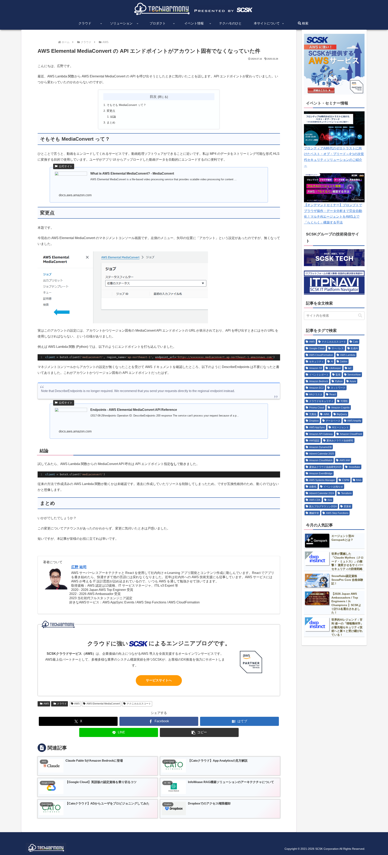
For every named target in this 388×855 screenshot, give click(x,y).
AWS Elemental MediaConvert (103, 703)
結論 (113, 116)
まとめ (111, 122)
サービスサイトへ (159, 680)
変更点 (111, 110)
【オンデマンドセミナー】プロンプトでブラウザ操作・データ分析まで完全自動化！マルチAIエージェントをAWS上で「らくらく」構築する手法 (333, 213)
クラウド (62, 703)
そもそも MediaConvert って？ (126, 104)
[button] (199, 732)
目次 (153, 97)
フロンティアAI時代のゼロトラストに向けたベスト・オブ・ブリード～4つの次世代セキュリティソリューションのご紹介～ (334, 157)
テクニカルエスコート (139, 703)
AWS (46, 703)
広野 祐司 (79, 567)
